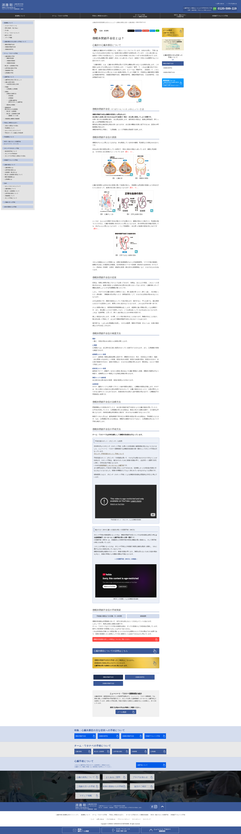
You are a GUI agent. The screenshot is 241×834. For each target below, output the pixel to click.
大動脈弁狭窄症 (9, 49)
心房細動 (153, 751)
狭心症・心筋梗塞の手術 (11, 65)
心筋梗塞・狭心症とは (11, 172)
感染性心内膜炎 (10, 104)
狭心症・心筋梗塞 (11, 111)
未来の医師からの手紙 (10, 207)
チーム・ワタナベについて (12, 33)
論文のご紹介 (8, 35)
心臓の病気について (9, 164)
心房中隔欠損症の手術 (11, 68)
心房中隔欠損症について (11, 193)
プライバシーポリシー (124, 819)
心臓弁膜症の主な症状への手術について (15, 41)
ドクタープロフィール (11, 25)
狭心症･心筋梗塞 (99, 751)
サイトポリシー (136, 819)
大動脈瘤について (9, 195)
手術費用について (9, 128)
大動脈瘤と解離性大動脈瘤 (12, 118)
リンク (92, 819)
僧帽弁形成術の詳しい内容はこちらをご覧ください (111, 639)
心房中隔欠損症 (117, 751)
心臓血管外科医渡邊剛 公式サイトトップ (103, 22)
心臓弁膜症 (132, 22)
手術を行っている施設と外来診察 (14, 133)
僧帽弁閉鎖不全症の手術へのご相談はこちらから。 (115, 662)
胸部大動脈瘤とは (9, 177)
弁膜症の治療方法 (11, 93)
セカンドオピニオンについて (13, 130)
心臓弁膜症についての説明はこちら (111, 651)
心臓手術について (9, 77)
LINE (157, 30)
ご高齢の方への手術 (9, 202)
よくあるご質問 (113, 777)
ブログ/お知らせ (232, 3)
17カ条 (6, 30)
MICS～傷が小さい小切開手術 (180, 15)
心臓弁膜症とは (9, 167)
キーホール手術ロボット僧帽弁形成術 (140, 15)
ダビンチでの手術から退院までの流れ (15, 156)
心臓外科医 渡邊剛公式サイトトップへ (67, 814)
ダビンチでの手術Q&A (11, 153)
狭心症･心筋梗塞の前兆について (13, 174)
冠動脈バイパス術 (13, 115)
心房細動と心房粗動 (12, 89)
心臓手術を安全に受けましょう (13, 79)
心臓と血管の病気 (9, 82)
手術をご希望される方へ (100, 16)
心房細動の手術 (9, 73)
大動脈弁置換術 (10, 60)
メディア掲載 (8, 37)
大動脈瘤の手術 (9, 70)
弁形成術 (10, 95)
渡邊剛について (20, 16)
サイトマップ (146, 819)
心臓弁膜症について (10, 188)
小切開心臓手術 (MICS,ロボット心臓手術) (15, 101)
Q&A (5, 183)
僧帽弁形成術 (10, 58)
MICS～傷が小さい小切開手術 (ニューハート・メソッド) (12, 142)
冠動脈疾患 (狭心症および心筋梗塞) (11, 108)
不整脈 (6, 87)
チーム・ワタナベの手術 (60, 16)
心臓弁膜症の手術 (9, 56)
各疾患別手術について (11, 151)
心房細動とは (8, 179)
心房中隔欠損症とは (10, 170)
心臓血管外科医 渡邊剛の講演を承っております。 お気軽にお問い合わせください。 (171, 83)
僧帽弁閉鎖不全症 (9, 44)
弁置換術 (10, 98)
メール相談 (121, 712)
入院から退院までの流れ (11, 125)
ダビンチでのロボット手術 (11, 148)
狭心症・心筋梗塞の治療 (13, 113)
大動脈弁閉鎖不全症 (10, 47)
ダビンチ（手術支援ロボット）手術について (109, 454)
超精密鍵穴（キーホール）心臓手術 (112, 465)
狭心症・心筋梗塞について (12, 191)
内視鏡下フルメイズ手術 (220, 16)
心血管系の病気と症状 (12, 84)
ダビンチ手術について (11, 198)
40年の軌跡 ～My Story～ (12, 28)
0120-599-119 (227, 8)
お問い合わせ (220, 3)
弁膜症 (6, 91)
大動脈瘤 (134, 751)
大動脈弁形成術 (10, 63)
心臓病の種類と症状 (121, 22)
